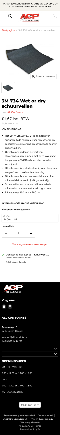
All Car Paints (15, 112)
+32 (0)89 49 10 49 (12, 340)
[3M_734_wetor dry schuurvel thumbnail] (8, 87)
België (28, 404)
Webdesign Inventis (30, 422)
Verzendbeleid (45, 415)
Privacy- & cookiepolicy (41, 418)
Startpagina (8, 30)
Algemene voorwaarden (15, 418)
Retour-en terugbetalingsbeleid (19, 415)
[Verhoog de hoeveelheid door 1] (31, 233)
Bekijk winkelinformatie (16, 262)
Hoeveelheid (8, 226)
